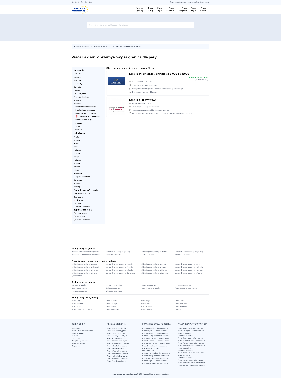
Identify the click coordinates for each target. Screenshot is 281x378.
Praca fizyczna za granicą (150, 288)
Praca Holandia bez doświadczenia (155, 341)
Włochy (77, 187)
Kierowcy (77, 77)
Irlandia (77, 163)
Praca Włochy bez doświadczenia (155, 336)
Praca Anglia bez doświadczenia (154, 331)
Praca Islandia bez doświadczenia (155, 338)
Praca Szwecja (146, 310)
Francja (77, 153)
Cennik (84, 2)
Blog (90, 2)
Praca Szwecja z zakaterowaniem (191, 331)
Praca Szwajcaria (112, 310)
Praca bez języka (78, 343)
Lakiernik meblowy (83, 120)
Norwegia (78, 173)
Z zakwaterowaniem (82, 206)
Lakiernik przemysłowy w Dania (187, 264)
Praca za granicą (82, 46)
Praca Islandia (111, 307)
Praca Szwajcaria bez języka (118, 343)
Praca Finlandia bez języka (117, 353)
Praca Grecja (145, 304)
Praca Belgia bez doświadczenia (154, 361)
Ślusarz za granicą (147, 255)
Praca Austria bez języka (116, 328)
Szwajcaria (78, 180)
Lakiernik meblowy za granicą (118, 252)
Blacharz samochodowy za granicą (85, 252)
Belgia (76, 143)
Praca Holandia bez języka (117, 356)
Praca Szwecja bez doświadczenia (155, 358)
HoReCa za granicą (79, 285)
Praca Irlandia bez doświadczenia (155, 333)
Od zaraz (77, 203)
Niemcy (77, 170)
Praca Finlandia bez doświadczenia (156, 343)
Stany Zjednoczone (82, 177)
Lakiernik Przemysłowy (142, 99)
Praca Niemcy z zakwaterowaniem (191, 363)
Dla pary (81, 200)
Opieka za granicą (113, 288)
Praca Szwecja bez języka (117, 341)
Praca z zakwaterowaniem (82, 331)
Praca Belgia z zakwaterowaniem (191, 338)
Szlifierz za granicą (182, 255)
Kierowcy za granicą (114, 285)
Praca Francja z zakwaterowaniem (191, 343)
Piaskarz (78, 123)
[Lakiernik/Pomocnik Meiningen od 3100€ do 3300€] (116, 81)
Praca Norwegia (181, 307)
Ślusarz (78, 126)
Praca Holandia (181, 304)
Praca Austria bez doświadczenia (155, 363)
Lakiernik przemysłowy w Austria (119, 264)
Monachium (154, 107)
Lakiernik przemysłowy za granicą (153, 252)
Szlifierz (78, 130)
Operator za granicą (79, 288)
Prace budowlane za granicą (186, 288)
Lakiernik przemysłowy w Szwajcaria (120, 273)
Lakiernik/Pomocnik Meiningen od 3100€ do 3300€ (159, 74)
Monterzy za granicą (183, 285)
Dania (76, 147)
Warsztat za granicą (114, 291)
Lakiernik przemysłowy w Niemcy (154, 270)
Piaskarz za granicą (113, 255)
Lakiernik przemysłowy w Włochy (188, 273)
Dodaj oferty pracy (178, 2)
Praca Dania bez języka (116, 333)
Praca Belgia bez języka (116, 348)
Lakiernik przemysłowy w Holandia (189, 267)
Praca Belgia (145, 301)
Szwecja (77, 183)
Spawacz (77, 100)
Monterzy (78, 84)
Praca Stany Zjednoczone (82, 310)
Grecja (76, 157)
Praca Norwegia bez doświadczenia (156, 353)
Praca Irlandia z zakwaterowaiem (191, 360)
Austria (77, 140)
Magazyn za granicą (148, 285)
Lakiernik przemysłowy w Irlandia (85, 270)
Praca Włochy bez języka (117, 351)
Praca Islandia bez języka (117, 346)
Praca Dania (179, 301)
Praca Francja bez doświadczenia (155, 328)
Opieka (77, 90)
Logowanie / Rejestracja (198, 2)
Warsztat (77, 104)
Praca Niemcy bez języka (117, 336)
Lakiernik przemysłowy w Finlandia (85, 267)
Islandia (77, 167)
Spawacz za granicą (79, 291)
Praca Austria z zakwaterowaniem (191, 365)
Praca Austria (111, 301)
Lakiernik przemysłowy (102, 46)
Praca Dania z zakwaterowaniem (191, 353)
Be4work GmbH (144, 103)
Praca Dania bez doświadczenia (154, 346)
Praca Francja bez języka (116, 361)
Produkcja (178, 88)
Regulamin (76, 346)
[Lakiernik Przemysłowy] (116, 107)
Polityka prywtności (79, 341)
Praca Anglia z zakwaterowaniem (191, 328)
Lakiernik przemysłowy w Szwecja (154, 273)
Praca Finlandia (78, 304)
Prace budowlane (81, 97)
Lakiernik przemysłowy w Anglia (84, 264)
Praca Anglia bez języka (116, 338)
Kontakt (75, 2)
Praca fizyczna (80, 94)
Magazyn (77, 80)
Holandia (77, 160)
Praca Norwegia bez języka (117, 359)
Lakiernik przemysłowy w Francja (119, 267)
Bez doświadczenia (82, 194)
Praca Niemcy (146, 307)
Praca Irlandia (77, 307)
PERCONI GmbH (144, 82)
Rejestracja (76, 328)
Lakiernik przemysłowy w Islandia (119, 270)
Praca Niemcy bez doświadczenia (155, 356)
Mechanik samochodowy (85, 110)
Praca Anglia (76, 301)
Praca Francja (111, 304)
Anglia (76, 137)
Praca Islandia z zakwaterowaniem (191, 341)
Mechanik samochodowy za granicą (86, 255)
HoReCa (77, 74)
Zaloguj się (76, 338)
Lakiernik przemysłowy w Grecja (153, 267)
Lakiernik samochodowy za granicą (189, 252)
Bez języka (78, 197)
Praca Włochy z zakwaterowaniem (191, 346)
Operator (78, 87)
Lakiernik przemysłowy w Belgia (153, 264)
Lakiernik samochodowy (85, 113)
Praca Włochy (180, 310)
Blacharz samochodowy (85, 107)
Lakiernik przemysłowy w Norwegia (189, 270)
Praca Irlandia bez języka (116, 331)
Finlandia (77, 150)
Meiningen (153, 85)
